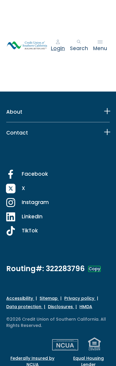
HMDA (85, 307)
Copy (94, 269)
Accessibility (20, 298)
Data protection (24, 307)
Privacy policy (79, 298)
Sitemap (49, 298)
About (14, 111)
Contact (17, 132)
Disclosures (61, 307)
